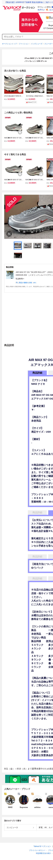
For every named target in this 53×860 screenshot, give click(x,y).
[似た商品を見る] (9, 234)
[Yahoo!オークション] (19, 6)
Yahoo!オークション (42, 846)
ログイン (41, 10)
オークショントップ (9, 44)
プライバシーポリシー (37, 850)
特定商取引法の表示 (43, 853)
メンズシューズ (36, 44)
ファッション (24, 44)
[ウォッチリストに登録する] (20, 90)
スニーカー (48, 44)
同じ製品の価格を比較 (26, 283)
